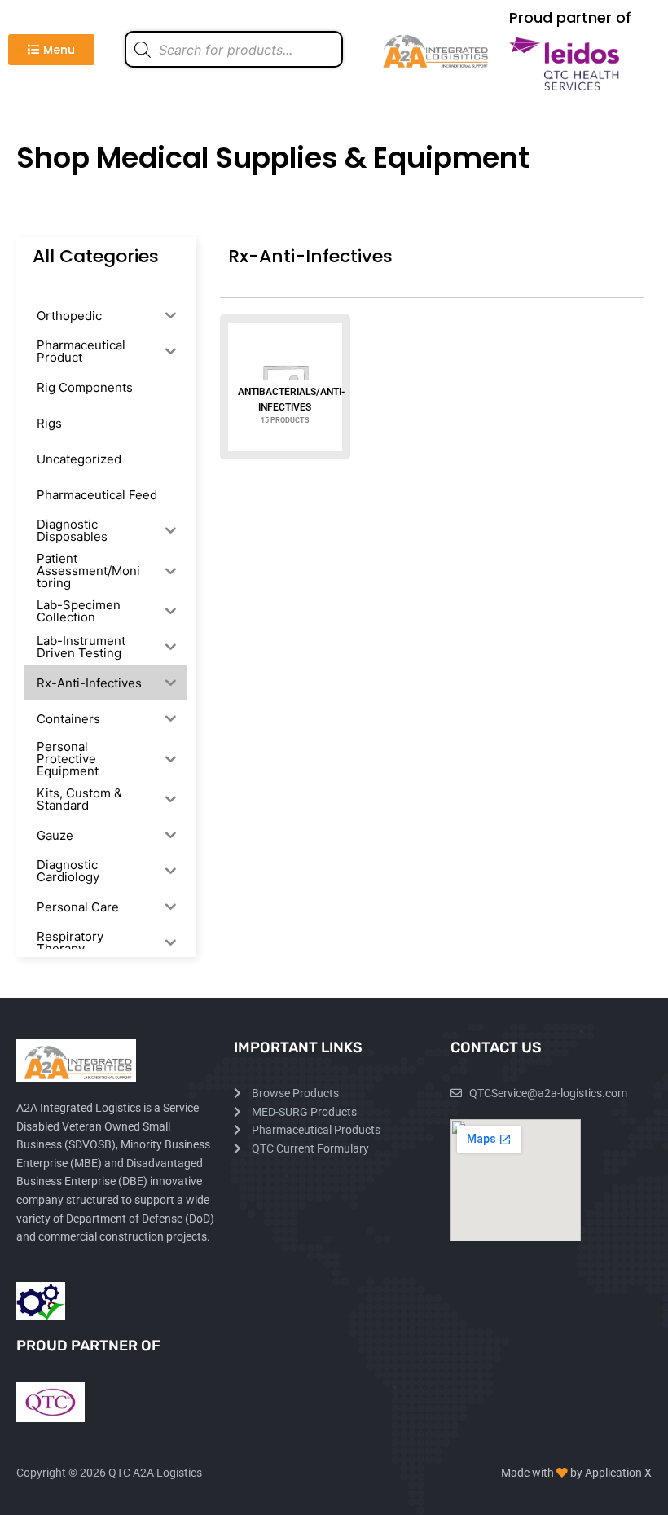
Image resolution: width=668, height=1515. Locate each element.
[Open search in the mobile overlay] (234, 49)
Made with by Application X (576, 1472)
